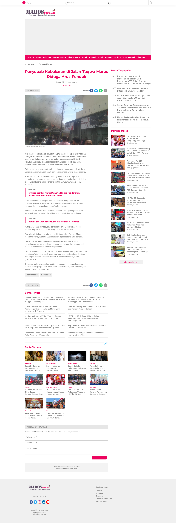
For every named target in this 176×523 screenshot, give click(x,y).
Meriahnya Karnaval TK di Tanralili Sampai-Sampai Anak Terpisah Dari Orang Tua (43, 317)
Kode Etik (99, 493)
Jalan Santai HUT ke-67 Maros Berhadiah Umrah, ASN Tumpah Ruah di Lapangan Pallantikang (137, 189)
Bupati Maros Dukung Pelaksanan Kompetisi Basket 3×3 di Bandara (87, 326)
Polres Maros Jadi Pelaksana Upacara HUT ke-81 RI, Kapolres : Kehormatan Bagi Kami (45, 326)
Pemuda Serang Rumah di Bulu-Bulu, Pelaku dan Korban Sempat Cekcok (87, 308)
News (38, 57)
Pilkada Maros (74, 57)
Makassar (47, 57)
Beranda (30, 57)
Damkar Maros (32, 275)
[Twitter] (96, 90)
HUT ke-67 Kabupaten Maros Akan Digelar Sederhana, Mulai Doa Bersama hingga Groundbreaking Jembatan (138, 202)
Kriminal (92, 57)
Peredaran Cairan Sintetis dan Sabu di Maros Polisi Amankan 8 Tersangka (44, 334)
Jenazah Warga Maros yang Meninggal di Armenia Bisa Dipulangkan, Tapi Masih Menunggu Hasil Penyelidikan (86, 299)
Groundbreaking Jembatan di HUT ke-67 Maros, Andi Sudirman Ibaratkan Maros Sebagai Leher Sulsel (138, 176)
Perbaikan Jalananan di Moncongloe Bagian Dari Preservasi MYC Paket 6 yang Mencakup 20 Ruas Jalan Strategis (134, 80)
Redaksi (99, 491)
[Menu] (24, 3)
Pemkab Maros (59, 57)
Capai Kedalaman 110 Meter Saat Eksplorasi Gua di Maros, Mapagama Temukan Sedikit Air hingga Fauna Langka (45, 299)
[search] (108, 3)
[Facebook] (91, 90)
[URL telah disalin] (105, 90)
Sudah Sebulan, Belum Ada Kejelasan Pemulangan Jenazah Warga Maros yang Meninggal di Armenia (42, 309)
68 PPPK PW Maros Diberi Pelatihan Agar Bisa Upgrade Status (138, 225)
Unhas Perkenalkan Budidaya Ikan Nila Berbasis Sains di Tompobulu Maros (133, 119)
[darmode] (151, 2)
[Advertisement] (88, 36)
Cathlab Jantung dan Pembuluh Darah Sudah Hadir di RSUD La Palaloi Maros (137, 238)
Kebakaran (46, 275)
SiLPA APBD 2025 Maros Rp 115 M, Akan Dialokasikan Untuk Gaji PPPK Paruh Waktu (133, 98)
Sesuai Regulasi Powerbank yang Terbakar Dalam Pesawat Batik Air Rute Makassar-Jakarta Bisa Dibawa (134, 109)
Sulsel (84, 57)
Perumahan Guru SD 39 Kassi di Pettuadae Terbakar (53, 222)
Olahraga (141, 57)
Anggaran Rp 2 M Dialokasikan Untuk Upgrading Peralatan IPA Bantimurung (138, 164)
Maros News (30, 64)
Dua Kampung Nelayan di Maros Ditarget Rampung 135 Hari (132, 89)
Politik (100, 57)
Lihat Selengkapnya (130, 262)
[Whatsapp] (101, 90)
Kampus (108, 57)
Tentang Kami (101, 501)
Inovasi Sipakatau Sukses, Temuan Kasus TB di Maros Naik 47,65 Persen (138, 212)
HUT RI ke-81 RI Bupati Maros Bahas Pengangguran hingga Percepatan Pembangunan (83, 318)
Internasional (129, 57)
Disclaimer (100, 496)
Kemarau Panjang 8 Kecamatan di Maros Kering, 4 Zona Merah (86, 334)
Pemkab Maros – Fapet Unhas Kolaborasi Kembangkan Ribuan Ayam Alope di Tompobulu (138, 250)
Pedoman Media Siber (104, 499)
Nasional (118, 57)
